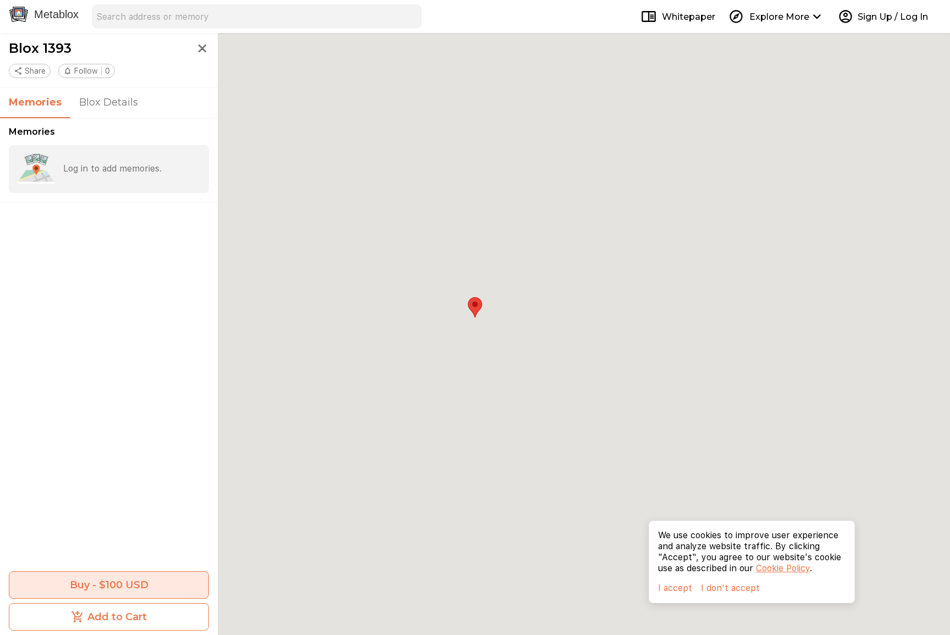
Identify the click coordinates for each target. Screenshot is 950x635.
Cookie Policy (783, 568)
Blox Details (108, 102)
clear (409, 16)
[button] (86, 71)
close (202, 48)
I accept (675, 588)
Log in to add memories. (112, 168)
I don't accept (730, 588)
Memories (35, 102)
